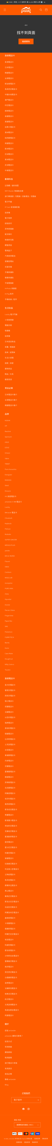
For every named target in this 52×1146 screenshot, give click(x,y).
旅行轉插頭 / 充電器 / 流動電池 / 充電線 (20, 196)
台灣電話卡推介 (11, 400)
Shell (7, 485)
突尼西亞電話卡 (11, 972)
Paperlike (8, 621)
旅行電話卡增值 (11, 1063)
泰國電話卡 (9, 116)
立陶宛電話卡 (10, 874)
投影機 (7, 213)
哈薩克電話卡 (10, 853)
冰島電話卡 (9, 750)
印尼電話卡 (9, 105)
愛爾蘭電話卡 (10, 772)
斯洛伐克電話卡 (11, 809)
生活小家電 (9, 358)
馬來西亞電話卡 (11, 89)
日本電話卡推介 (11, 394)
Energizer (8, 475)
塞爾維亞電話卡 (11, 961)
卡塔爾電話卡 (10, 923)
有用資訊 (8, 1068)
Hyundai (8, 599)
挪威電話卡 (9, 777)
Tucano (8, 670)
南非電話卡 (9, 967)
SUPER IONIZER (11, 540)
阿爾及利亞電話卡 (12, 912)
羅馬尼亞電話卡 (11, 896)
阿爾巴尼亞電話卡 (12, 934)
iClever (7, 453)
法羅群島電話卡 (11, 988)
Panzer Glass (10, 610)
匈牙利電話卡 (10, 799)
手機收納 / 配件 (11, 299)
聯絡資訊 (35, 1142)
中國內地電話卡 (11, 94)
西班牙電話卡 (10, 696)
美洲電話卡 (9, 159)
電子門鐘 (8, 202)
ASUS (7, 442)
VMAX (7, 567)
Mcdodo (8, 534)
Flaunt (7, 561)
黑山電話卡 (9, 891)
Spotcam (8, 437)
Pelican (8, 529)
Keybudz (8, 523)
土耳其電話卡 (10, 744)
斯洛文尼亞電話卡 (12, 902)
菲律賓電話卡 (10, 782)
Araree (7, 605)
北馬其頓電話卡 (11, 1005)
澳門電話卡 (9, 100)
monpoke (8, 583)
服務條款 (19, 1142)
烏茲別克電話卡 (11, 907)
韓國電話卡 (9, 73)
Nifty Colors (9, 664)
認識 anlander (10, 1030)
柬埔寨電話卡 (10, 755)
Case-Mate (9, 653)
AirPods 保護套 (11, 288)
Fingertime (9, 615)
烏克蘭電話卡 (10, 788)
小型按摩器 (9, 320)
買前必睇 (8, 1074)
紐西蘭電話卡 (10, 138)
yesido (7, 550)
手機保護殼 (9, 272)
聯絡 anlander (10, 1079)
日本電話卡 (9, 67)
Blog (6, 1085)
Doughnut (9, 659)
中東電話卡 (9, 170)
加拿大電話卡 (10, 127)
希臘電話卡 (9, 815)
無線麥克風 (9, 240)
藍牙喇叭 (8, 234)
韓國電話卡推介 (11, 405)
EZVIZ (7, 447)
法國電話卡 (9, 712)
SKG (6, 626)
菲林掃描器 (9, 229)
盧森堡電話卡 (10, 918)
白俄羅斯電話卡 (11, 977)
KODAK (7, 420)
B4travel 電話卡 (11, 512)
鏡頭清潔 (8, 379)
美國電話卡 (9, 122)
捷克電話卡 (9, 842)
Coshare (8, 572)
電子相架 (8, 218)
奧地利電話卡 (10, 728)
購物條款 (8, 1052)
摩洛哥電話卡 (10, 950)
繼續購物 (26, 41)
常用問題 (8, 1047)
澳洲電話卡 (9, 132)
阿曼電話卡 (9, 1015)
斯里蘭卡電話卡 (11, 820)
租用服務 (8, 1058)
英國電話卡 (9, 143)
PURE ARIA (9, 588)
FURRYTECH (9, 637)
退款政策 (37, 1139)
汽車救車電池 (10, 256)
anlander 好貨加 (14, 1138)
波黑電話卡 (9, 983)
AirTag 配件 (9, 294)
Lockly (7, 507)
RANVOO (8, 480)
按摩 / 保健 (9, 363)
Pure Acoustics (10, 469)
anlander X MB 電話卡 (13, 502)
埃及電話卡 (9, 940)
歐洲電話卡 (9, 149)
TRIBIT (7, 464)
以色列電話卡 (10, 717)
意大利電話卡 (10, 685)
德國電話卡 (9, 734)
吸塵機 (7, 331)
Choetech (8, 518)
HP (6, 426)
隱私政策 (45, 1139)
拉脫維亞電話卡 (11, 864)
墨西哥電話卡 (10, 804)
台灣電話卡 (9, 78)
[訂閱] (38, 1100)
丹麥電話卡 (9, 761)
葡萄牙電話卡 (10, 690)
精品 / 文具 (9, 374)
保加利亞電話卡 (11, 826)
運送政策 (27, 1142)
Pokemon (8, 632)
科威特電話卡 (10, 945)
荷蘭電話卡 (9, 707)
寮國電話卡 (9, 858)
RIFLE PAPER (10, 556)
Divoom (8, 491)
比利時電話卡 (10, 739)
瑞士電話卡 (9, 701)
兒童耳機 (8, 267)
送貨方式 (8, 1041)
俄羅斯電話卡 (10, 929)
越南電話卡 (9, 111)
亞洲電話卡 (9, 154)
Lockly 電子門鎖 (11, 314)
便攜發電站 (9, 261)
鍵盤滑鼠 (8, 245)
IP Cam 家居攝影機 (12, 207)
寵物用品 (8, 369)
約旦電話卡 (9, 999)
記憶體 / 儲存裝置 (12, 185)
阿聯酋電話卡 (10, 793)
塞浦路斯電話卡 (11, 837)
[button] (4, 9)
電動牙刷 (8, 325)
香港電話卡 (9, 62)
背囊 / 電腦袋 (10, 347)
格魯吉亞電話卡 (11, 994)
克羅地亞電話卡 (11, 831)
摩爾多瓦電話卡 (11, 885)
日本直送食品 (10, 341)
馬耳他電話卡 (10, 880)
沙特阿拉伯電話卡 (12, 956)
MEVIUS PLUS (10, 545)
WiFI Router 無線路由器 (14, 191)
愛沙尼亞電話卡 (11, 847)
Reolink (8, 431)
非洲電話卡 (9, 165)
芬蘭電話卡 (9, 766)
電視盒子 (8, 250)
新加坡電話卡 (10, 84)
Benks (7, 643)
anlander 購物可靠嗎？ (14, 1036)
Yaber (7, 458)
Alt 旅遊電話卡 (10, 496)
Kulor (7, 648)
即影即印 (8, 223)
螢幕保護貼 (9, 278)
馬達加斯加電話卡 (12, 1010)
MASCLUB (8, 578)
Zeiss (7, 594)
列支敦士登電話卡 (12, 869)
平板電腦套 (9, 283)
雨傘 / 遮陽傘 (10, 352)
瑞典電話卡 (9, 723)
